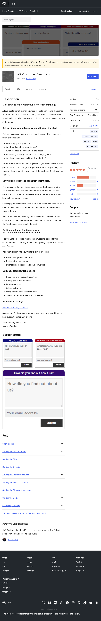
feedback (87, 141)
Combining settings (11, 505)
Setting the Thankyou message (16, 490)
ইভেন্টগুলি (79, 562)
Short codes (8, 444)
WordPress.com (10, 579)
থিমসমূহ (29, 562)
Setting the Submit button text (16, 482)
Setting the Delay (10, 498)
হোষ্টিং (4, 566)
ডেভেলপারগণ (56, 566)
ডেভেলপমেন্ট (42, 89)
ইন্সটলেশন (29, 89)
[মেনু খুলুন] (97, 3)
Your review (75, 199)
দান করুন (80, 566)
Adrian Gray (31, 78)
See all (96, 199)
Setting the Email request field (15, 475)
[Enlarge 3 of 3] (61, 373)
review (95, 141)
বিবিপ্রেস (6, 587)
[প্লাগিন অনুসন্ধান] (28, 19)
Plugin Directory (9, 11)
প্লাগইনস (30, 566)
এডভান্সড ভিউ (74, 153)
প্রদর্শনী (29, 558)
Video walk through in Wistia (15, 307)
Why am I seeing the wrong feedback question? (24, 513)
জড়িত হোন (80, 558)
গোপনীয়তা (5, 571)
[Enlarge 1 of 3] (29, 342)
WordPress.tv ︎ (59, 571)
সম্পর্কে (4, 558)
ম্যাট (5, 583)
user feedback (92, 146)
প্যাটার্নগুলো (30, 571)
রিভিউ (18, 89)
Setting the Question (11, 467)
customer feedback (90, 136)
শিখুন (53, 558)
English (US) (94, 126)
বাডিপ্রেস (6, 592)
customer (94, 131)
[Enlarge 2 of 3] (61, 342)
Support (95, 89)
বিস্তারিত (8, 89)
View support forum (78, 222)
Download (92, 76)
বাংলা (9, 603)
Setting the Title (9, 459)
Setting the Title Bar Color (14, 451)
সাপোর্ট (54, 562)
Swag (80, 571)
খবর (3, 562)
